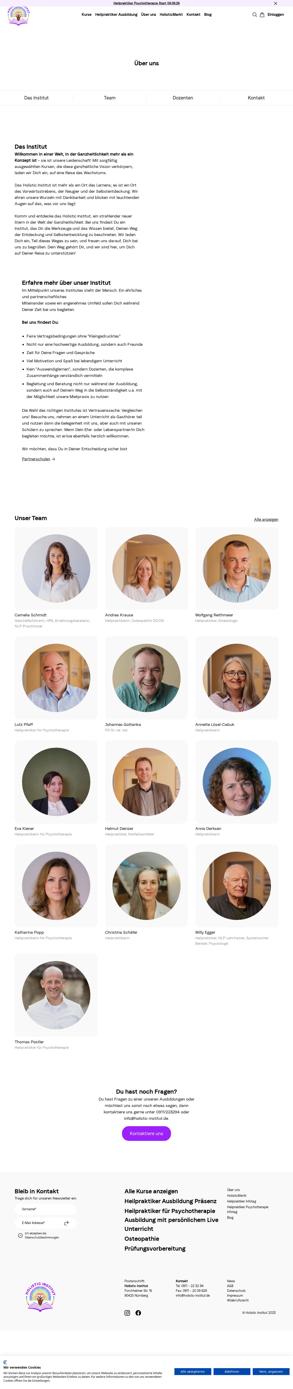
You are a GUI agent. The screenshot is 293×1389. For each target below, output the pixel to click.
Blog (208, 14)
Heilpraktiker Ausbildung (116, 14)
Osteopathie (142, 1238)
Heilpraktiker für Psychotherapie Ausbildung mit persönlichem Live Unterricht (171, 1219)
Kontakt (194, 14)
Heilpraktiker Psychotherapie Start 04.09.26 (147, 3)
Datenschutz (236, 1291)
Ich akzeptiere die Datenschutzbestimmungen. (42, 1235)
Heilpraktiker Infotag (241, 1201)
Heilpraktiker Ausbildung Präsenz (171, 1201)
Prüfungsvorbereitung (155, 1248)
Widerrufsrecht (238, 1300)
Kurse (87, 14)
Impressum (235, 1295)
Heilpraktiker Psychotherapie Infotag (247, 1209)
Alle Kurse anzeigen (151, 1191)
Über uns (148, 14)
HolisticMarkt (171, 14)
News (231, 1281)
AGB (230, 1286)
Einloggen (276, 14)
